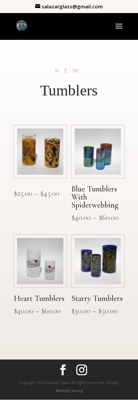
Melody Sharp (69, 390)
